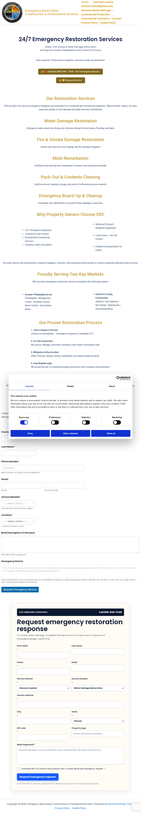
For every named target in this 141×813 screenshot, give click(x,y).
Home (84, 2)
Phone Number (10, 461)
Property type (79, 728)
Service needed (79, 680)
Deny (30, 433)
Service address (25, 697)
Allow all (111, 433)
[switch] (55, 422)
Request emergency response (38, 776)
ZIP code (21, 730)
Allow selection (70, 433)
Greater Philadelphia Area (97, 6)
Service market (25, 680)
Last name (77, 646)
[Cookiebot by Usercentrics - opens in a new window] (118, 378)
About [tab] (112, 386)
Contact (117, 18)
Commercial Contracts (95, 18)
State (74, 713)
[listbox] (18, 503)
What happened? (25, 744)
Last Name (8, 446)
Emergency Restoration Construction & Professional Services (51, 12)
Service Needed (11, 497)
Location (7, 515)
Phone (20, 664)
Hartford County (103, 2)
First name (22, 648)
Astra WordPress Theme (121, 804)
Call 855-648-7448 (110, 612)
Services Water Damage (96, 10)
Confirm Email (51, 490)
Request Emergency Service (20, 589)
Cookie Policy (108, 22)
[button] (89, 2)
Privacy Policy (89, 22)
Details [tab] (70, 386)
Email (3, 490)
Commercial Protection (95, 14)
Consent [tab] (29, 386)
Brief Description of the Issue (18, 532)
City (19, 713)
